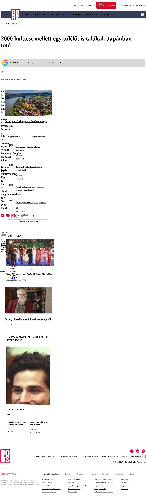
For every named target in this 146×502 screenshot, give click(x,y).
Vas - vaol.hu (124, 482)
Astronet (77, 14)
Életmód (55, 14)
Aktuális (28, 14)
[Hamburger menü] (6, 14)
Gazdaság (80, 474)
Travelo (66, 14)
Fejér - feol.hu (72, 482)
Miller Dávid (20, 212)
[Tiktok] (132, 451)
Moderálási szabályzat (110, 456)
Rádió (132, 474)
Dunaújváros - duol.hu (74, 479)
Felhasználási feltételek (90, 456)
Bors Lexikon (87, 5)
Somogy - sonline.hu (100, 489)
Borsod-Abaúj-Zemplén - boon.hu (51, 489)
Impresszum (52, 456)
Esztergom (9, 127)
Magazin (94, 474)
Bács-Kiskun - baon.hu (48, 479)
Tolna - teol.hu (124, 479)
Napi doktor (91, 14)
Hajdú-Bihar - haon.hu (74, 489)
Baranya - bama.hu (47, 482)
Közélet (68, 474)
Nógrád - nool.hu (99, 486)
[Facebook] (143, 451)
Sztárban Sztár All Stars (16, 280)
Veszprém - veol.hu (126, 486)
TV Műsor (104, 14)
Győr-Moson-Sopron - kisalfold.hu (77, 486)
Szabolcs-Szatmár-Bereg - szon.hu (103, 492)
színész (9, 414)
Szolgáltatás (119, 474)
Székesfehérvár (127, 5)
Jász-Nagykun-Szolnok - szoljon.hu (104, 479)
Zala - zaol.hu (124, 489)
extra (4, 72)
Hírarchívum (40, 456)
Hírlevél (124, 456)
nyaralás (19, 179)
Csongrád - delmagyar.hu (49, 492)
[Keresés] (142, 14)
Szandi (18, 194)
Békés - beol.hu (46, 486)
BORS (7, 24)
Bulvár (105, 474)
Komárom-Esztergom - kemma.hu (103, 482)
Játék (75, 5)
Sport (46, 14)
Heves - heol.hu (72, 492)
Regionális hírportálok (51, 474)
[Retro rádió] (101, 5)
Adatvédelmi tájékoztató (69, 456)
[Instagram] (137, 451)
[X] (2, 216)
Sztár (38, 14)
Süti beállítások (137, 457)
